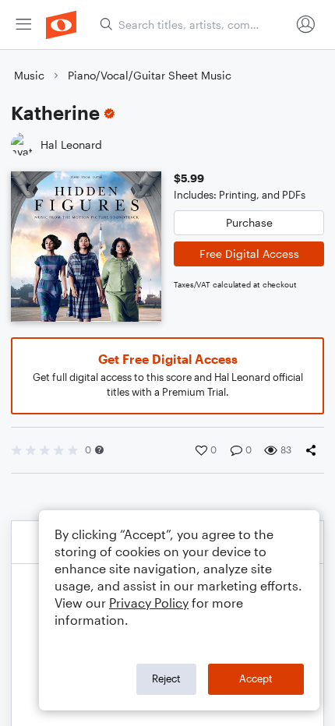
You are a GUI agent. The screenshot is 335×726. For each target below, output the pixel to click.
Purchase (249, 222)
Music (29, 75)
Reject (166, 678)
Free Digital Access (249, 253)
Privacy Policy (149, 602)
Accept (256, 678)
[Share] (314, 450)
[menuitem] (23, 24)
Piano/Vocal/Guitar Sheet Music (149, 75)
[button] (99, 450)
